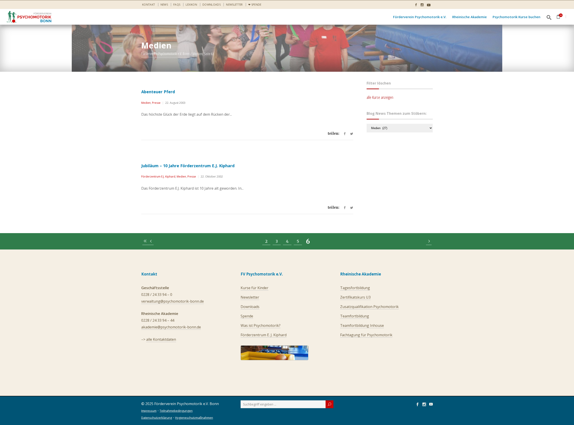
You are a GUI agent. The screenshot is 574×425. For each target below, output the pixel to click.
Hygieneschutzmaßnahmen (194, 418)
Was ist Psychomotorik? (260, 325)
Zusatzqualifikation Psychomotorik (369, 306)
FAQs (176, 5)
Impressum (149, 411)
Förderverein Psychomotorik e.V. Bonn (165, 54)
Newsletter (234, 5)
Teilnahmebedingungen (176, 411)
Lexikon (191, 5)
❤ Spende (254, 5)
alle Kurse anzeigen (380, 97)
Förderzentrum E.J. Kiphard (158, 176)
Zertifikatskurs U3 (355, 297)
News (164, 5)
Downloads (211, 5)
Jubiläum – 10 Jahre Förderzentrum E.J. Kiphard (188, 165)
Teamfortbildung (354, 316)
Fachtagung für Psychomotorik (366, 334)
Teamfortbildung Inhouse (362, 325)
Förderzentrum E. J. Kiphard (264, 334)
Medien (146, 103)
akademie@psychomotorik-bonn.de (171, 327)
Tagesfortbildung (355, 287)
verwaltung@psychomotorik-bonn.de (172, 301)
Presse (156, 103)
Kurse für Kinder (254, 287)
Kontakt (148, 5)
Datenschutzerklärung (156, 418)
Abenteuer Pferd (158, 91)
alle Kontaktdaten (161, 339)
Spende (247, 316)
